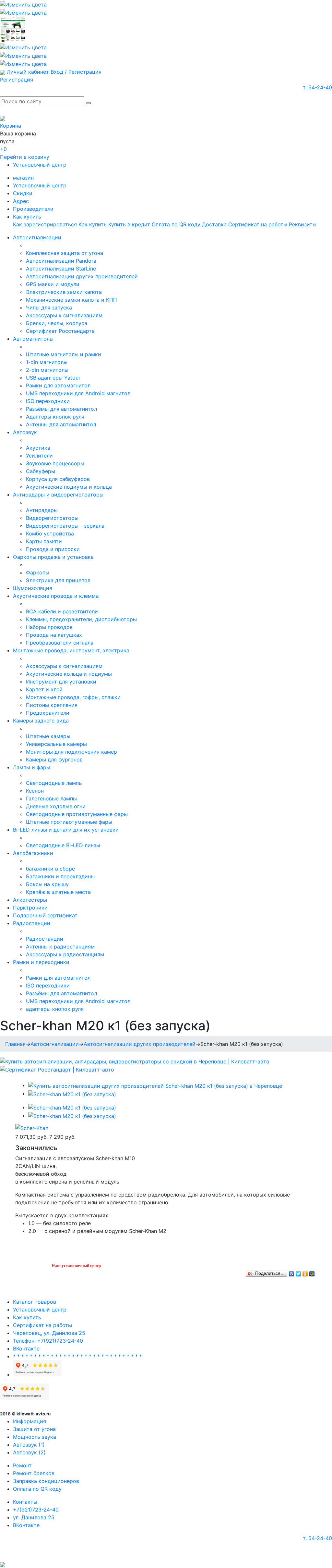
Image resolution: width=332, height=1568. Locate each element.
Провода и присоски (53, 549)
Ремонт (22, 1465)
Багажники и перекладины (60, 876)
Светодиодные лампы (54, 783)
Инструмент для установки (61, 681)
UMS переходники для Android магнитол (78, 393)
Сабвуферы (40, 471)
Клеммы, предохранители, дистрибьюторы (81, 619)
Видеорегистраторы (52, 518)
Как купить (27, 216)
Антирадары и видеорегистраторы (58, 494)
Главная (15, 1044)
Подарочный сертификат (45, 915)
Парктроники (30, 907)
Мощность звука (34, 1437)
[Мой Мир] (312, 1272)
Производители (33, 209)
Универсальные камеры (56, 744)
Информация (29, 1421)
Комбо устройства (50, 533)
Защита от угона (34, 1429)
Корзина (10, 125)
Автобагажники (33, 853)
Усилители (39, 455)
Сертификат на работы (257, 224)
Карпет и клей (44, 689)
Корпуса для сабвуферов (58, 479)
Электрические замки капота (64, 292)
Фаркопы (37, 572)
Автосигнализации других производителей (82, 276)
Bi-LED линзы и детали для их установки (66, 829)
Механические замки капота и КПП (71, 299)
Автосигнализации (37, 237)
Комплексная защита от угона (64, 253)
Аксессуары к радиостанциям (65, 954)
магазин (23, 177)
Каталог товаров (34, 1301)
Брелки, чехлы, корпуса (56, 323)
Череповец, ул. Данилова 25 (49, 1333)
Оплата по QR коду (176, 224)
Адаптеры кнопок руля (55, 416)
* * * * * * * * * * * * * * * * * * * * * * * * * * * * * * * (77, 1356)
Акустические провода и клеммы (56, 596)
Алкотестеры (30, 900)
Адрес (21, 201)
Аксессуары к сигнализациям (64, 315)
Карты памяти (44, 541)
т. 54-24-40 (317, 87)
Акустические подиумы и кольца (69, 486)
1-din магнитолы (46, 362)
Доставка (214, 224)
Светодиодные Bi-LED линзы (63, 845)
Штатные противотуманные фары (69, 822)
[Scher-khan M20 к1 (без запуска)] (72, 1093)
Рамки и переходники (41, 962)
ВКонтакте (26, 1348)
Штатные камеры (48, 736)
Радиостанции (31, 923)
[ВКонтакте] (291, 1272)
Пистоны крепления (51, 705)
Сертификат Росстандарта (60, 331)
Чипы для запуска (49, 307)
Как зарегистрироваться (45, 224)
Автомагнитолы (33, 338)
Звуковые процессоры (55, 463)
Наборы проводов (49, 627)
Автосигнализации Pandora (61, 260)
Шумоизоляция (32, 588)
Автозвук (25, 432)
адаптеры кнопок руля (55, 1009)
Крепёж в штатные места (58, 892)
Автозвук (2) (29, 1452)
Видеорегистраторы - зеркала (65, 525)
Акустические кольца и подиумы (69, 674)
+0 (3, 149)
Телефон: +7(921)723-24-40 (48, 1340)
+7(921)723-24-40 (36, 1509)
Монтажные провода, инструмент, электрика (71, 650)
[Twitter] (298, 1272)
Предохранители (47, 712)
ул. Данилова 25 (33, 1517)
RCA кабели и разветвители (62, 611)
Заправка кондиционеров (46, 1481)
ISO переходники (48, 401)
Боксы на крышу (47, 884)
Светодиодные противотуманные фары (77, 814)
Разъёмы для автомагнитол (61, 409)
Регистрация (16, 79)
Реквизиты (302, 224)
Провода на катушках (54, 635)
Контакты (25, 1502)
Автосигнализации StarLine (61, 268)
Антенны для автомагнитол (61, 424)
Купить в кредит (129, 224)
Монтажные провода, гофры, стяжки (73, 697)
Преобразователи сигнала (59, 642)
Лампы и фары (31, 767)
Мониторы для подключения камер (71, 751)
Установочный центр (39, 164)
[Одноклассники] (305, 1272)
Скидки (22, 193)
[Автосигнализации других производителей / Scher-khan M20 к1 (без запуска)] (155, 1085)
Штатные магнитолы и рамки (63, 354)
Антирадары (42, 510)
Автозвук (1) (29, 1444)
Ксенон (35, 790)
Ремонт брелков (33, 1473)
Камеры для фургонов (54, 759)
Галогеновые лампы (51, 798)
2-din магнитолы (47, 370)
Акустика (38, 448)
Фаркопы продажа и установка (53, 557)
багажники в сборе (50, 868)
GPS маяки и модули (52, 284)
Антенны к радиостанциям (60, 946)
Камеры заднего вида (41, 720)
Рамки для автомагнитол (58, 385)
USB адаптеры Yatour (53, 377)
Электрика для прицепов (58, 580)
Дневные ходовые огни (56, 806)
